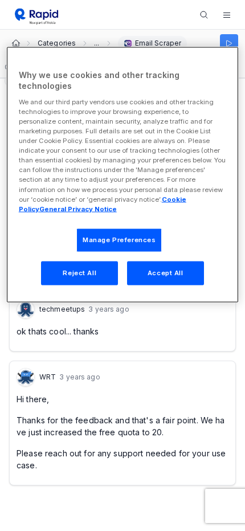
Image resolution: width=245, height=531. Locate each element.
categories (57, 43)
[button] (226, 14)
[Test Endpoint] (229, 43)
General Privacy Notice (78, 209)
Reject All (79, 272)
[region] (122, 174)
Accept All (165, 272)
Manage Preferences (119, 239)
